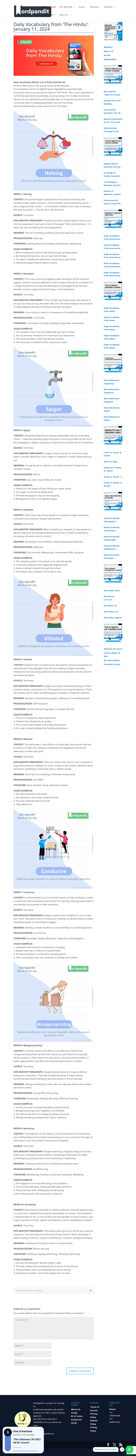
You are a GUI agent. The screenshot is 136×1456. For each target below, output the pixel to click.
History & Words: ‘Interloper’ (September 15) (112, 557)
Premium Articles (112, 664)
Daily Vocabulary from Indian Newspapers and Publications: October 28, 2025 (112, 328)
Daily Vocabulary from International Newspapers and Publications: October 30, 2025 (113, 247)
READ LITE (108, 51)
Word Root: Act (111, 611)
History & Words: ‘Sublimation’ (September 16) (112, 548)
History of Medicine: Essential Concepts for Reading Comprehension (113, 193)
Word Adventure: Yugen (112, 418)
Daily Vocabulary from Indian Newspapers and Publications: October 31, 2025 (112, 310)
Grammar (108, 7)
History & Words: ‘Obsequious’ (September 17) (112, 520)
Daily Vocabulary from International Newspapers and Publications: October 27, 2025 (113, 265)
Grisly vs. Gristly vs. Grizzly (113, 484)
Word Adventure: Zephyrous (112, 391)
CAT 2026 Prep (65, 7)
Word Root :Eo (110, 605)
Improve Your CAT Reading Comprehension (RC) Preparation (112, 102)
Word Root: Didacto (113, 617)
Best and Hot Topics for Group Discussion (112, 93)
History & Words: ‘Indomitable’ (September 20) (112, 538)
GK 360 (107, 55)
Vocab (81, 7)
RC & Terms (77, 1416)
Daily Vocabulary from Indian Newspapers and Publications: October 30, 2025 (112, 319)
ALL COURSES (47, 15)
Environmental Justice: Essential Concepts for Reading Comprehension (112, 202)
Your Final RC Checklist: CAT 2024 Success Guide (113, 112)
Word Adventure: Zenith (112, 409)
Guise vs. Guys (110, 461)
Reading (94, 7)
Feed (53, 7)
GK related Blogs (112, 660)
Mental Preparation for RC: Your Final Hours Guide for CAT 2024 (113, 121)
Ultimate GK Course (113, 649)
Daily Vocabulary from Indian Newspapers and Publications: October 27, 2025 (112, 337)
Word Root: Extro (112, 590)
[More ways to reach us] (122, 1449)
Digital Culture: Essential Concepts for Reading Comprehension (113, 165)
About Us (64, 15)
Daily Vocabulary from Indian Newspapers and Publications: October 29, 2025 (112, 346)
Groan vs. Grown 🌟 (113, 476)
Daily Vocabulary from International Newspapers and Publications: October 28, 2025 (113, 256)
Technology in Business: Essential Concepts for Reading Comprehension (113, 184)
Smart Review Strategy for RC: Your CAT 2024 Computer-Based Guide (112, 130)
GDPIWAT (108, 47)
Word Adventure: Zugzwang (112, 382)
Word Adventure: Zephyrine (112, 400)
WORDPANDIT (110, 59)
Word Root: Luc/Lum (109, 598)
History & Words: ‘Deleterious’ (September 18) (112, 529)
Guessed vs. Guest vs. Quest (112, 469)
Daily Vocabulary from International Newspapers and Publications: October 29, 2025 (113, 274)
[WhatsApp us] (129, 1449)
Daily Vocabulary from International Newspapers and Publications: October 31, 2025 (113, 238)
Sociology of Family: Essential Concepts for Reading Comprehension (112, 175)
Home (44, 7)
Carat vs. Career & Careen (112, 454)
